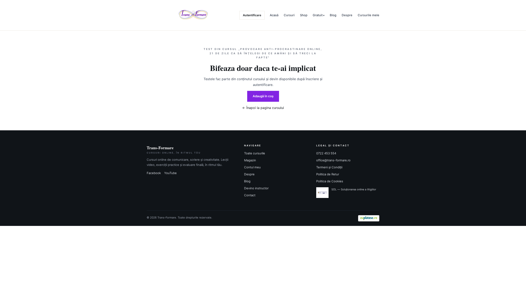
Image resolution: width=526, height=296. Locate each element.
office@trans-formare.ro (333, 160)
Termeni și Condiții (329, 167)
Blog (333, 15)
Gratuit (318, 15)
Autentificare (252, 15)
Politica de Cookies (329, 181)
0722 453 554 (326, 153)
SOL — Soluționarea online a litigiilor (353, 189)
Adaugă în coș (263, 96)
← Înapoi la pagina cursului (263, 108)
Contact (249, 195)
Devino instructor (256, 188)
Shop (303, 15)
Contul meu (252, 167)
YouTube (170, 173)
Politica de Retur (327, 174)
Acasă (274, 15)
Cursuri (289, 15)
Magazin (250, 160)
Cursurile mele (368, 15)
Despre (347, 15)
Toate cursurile (254, 153)
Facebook (154, 173)
